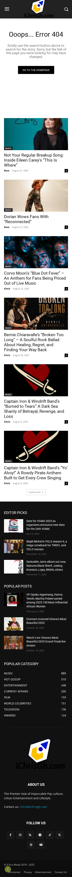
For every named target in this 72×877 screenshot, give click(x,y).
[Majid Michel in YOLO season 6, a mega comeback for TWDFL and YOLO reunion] (13, 546)
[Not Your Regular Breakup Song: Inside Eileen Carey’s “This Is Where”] (36, 134)
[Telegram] (40, 835)
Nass (6, 170)
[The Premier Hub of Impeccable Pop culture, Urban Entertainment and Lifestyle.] (36, 754)
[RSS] (30, 835)
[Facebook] (10, 835)
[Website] (31, 845)
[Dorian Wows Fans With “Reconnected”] (36, 196)
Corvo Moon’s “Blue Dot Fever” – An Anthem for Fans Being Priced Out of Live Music (35, 278)
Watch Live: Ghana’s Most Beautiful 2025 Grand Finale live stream (46, 641)
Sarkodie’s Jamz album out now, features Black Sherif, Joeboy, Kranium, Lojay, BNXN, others (46, 565)
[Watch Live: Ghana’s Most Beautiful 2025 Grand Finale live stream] (13, 642)
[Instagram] (20, 835)
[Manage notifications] (8, 869)
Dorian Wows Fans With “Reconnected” (26, 219)
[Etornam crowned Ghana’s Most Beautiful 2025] (13, 624)
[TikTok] (50, 835)
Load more (35, 492)
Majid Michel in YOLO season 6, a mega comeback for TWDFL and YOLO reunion (46, 545)
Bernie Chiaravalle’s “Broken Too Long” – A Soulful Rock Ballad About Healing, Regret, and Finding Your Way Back (34, 342)
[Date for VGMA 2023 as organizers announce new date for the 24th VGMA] (13, 526)
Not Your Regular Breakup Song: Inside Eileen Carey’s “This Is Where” (34, 160)
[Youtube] (41, 845)
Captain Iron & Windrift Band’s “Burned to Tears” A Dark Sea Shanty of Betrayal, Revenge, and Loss (34, 409)
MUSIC (8, 148)
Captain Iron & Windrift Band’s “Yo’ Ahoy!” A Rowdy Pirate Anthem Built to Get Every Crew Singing (35, 472)
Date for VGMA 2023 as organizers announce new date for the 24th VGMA (45, 524)
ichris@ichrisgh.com (33, 807)
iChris (7, 288)
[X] (59, 835)
